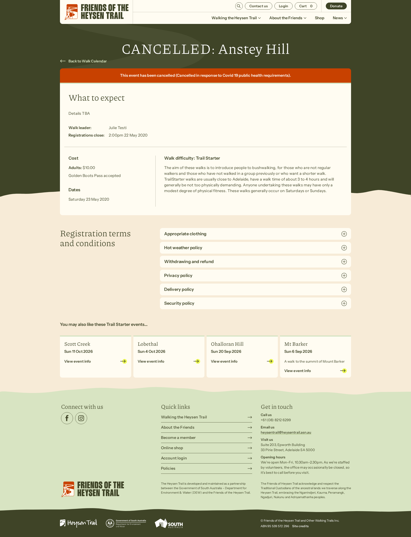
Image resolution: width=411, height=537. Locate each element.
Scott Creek (77, 343)
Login (283, 6)
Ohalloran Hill (227, 343)
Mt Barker (296, 343)
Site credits (300, 526)
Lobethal (148, 343)
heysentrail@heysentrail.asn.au (286, 432)
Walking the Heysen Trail (234, 18)
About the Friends (285, 18)
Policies (168, 468)
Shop (320, 18)
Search (239, 6)
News (338, 18)
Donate (336, 6)
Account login (174, 458)
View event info (77, 361)
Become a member (178, 437)
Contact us (258, 6)
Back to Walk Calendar (87, 61)
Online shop (172, 448)
